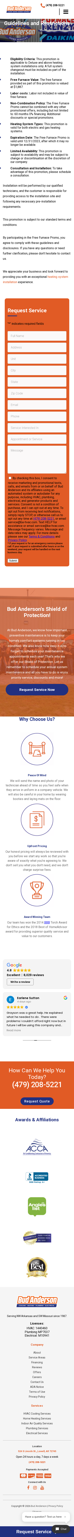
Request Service (34, 1531)
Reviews (37, 1367)
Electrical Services (37, 1433)
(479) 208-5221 (43, 518)
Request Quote (37, 1101)
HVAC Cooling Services (37, 1413)
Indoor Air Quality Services (37, 1423)
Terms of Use (37, 1391)
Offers (37, 1372)
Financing (37, 1362)
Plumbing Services (37, 1428)
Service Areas (37, 1357)
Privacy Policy (17, 540)
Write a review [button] (20, 982)
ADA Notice (37, 1386)
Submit (13, 560)
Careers (37, 1377)
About (37, 1352)
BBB (47, 922)
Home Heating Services (37, 1418)
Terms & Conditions (42, 536)
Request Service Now (37, 690)
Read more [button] (14, 1030)
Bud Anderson (39, 1506)
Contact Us (37, 1381)
